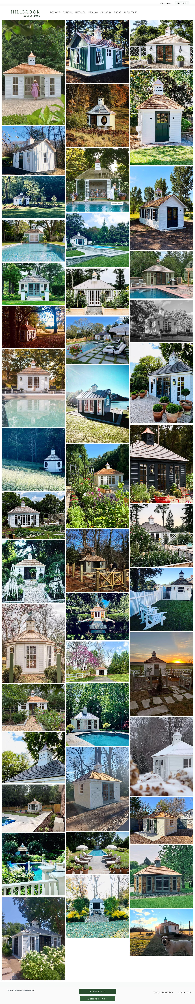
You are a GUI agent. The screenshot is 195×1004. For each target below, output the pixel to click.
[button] (182, 3)
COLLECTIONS (31, 16)
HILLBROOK (25, 12)
